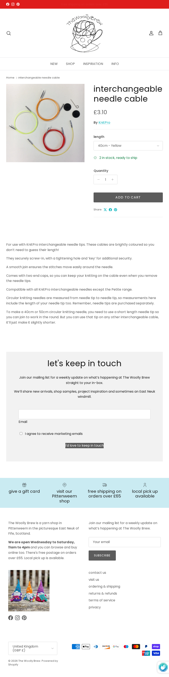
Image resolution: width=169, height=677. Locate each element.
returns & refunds (103, 593)
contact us (97, 572)
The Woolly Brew (29, 661)
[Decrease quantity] (97, 179)
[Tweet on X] (105, 209)
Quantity (101, 171)
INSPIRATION (93, 63)
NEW (54, 63)
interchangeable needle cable (39, 78)
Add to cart (128, 197)
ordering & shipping (104, 586)
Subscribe (102, 555)
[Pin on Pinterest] (115, 209)
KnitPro (104, 122)
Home (10, 78)
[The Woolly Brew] (84, 33)
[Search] (8, 33)
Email (23, 421)
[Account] (150, 33)
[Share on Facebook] (110, 209)
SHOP (70, 63)
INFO (115, 63)
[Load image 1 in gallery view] (45, 123)
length (99, 137)
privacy (95, 607)
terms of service (102, 600)
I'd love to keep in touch (84, 445)
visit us (94, 579)
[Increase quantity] (113, 179)
